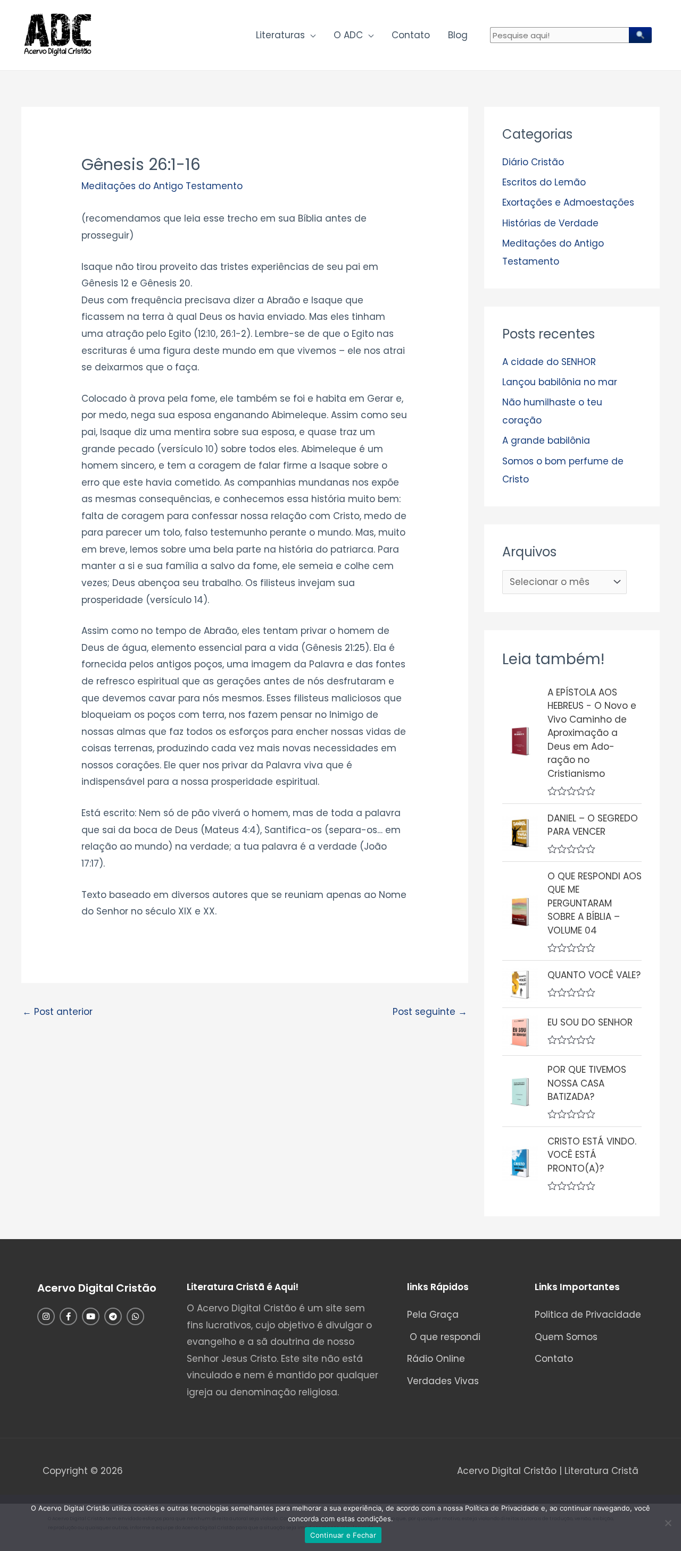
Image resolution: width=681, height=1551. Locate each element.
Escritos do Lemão (544, 182)
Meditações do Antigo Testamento (162, 186)
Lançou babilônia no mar (559, 382)
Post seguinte (430, 1011)
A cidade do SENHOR (549, 361)
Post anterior (57, 1011)
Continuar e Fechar (343, 1535)
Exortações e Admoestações (568, 202)
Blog (458, 35)
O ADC (348, 35)
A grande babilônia (546, 440)
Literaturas (280, 35)
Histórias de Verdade (550, 223)
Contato (411, 35)
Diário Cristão (533, 162)
